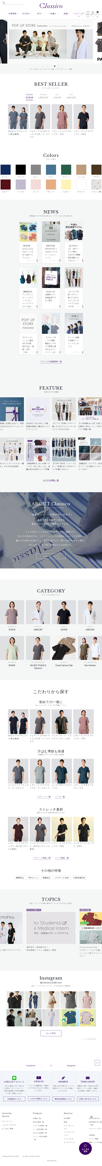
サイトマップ (7, 1121)
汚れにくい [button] (33, 877)
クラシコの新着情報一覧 (51, 361)
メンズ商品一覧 (62, 857)
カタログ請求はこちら (38, 1098)
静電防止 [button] (20, 877)
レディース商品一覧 (42, 857)
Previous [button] (7, 43)
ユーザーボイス (69, 1142)
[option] (51, 42)
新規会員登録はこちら (63, 1099)
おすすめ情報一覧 (51, 480)
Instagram (71, 1066)
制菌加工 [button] (47, 877)
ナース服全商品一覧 (40, 1129)
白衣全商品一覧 (38, 1122)
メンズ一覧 (60, 796)
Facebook (30, 1066)
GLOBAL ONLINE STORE (31, 1156)
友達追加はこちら (14, 1099)
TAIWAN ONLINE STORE (10, 1156)
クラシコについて (51, 556)
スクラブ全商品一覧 (40, 1125)
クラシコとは (68, 1139)
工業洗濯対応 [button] (79, 877)
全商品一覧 (37, 1118)
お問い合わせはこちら (87, 1099)
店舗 (65, 1122)
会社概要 (67, 1118)
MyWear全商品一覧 (40, 1133)
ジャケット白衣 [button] (62, 877)
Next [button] (94, 43)
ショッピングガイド (9, 1125)
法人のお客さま (94, 1118)
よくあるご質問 (7, 1128)
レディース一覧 (44, 796)
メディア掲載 (93, 1139)
